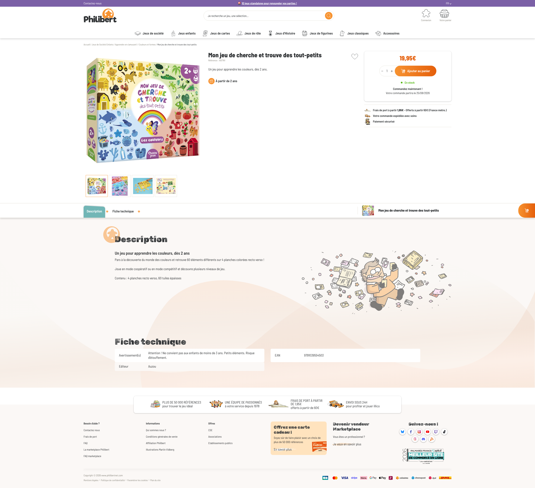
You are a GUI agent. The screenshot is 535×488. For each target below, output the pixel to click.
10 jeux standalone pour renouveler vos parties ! (269, 3)
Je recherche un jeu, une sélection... (228, 15)
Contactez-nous (93, 3)
